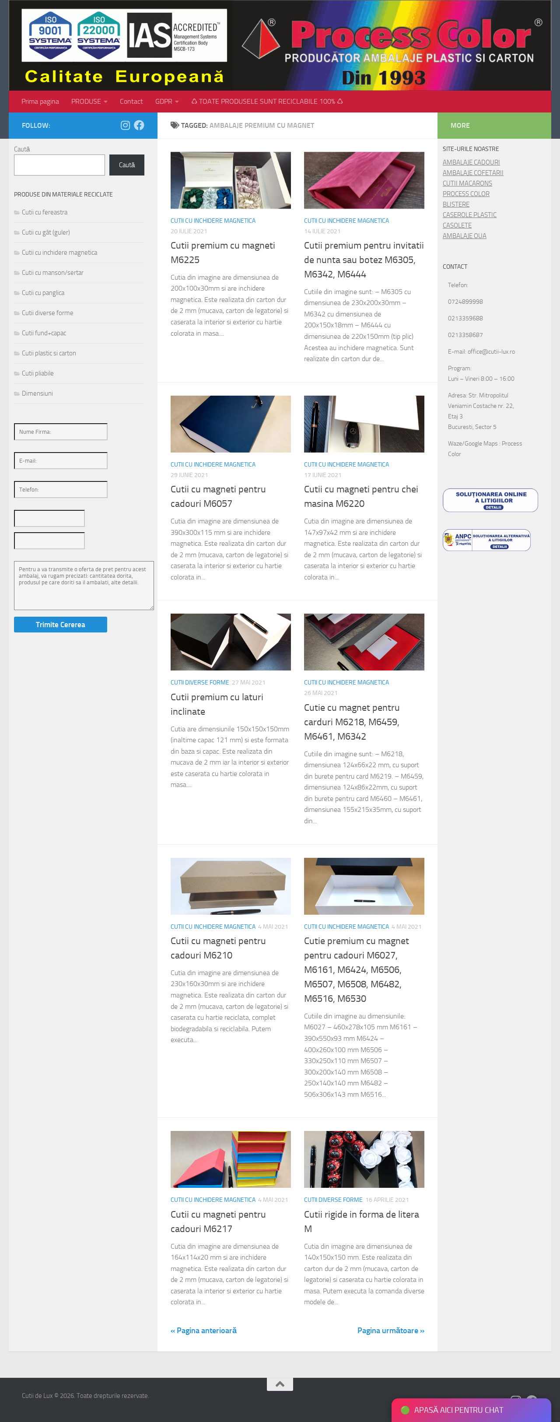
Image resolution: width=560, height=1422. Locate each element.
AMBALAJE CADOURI (471, 162)
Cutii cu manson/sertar (53, 273)
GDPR (163, 101)
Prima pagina (40, 101)
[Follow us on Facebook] (139, 125)
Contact (131, 101)
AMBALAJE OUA (464, 236)
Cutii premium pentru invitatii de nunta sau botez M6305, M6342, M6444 (364, 260)
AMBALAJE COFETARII (473, 173)
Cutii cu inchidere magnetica (213, 221)
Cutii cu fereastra (44, 212)
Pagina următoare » (390, 1330)
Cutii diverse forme (200, 682)
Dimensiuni (37, 393)
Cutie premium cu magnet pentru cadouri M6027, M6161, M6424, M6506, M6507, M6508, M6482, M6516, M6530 (356, 969)
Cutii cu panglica (43, 293)
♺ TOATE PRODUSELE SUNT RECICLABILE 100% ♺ (267, 101)
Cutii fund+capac (44, 333)
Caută (22, 149)
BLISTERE (456, 204)
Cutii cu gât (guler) (46, 232)
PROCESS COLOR (466, 194)
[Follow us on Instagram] (125, 125)
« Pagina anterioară (204, 1330)
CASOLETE (457, 225)
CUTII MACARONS (467, 183)
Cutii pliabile (38, 373)
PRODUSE (86, 101)
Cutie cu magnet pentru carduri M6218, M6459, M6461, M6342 (352, 722)
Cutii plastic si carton (49, 353)
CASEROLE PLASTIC (470, 215)
